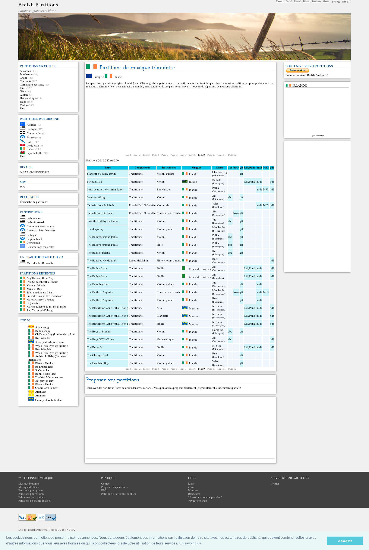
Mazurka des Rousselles (40, 263)
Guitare (24, 94)
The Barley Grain (97, 268)
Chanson (217, 172)
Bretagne (32, 129)
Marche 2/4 (219, 227)
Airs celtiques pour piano (34, 171)
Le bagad (32, 235)
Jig (214, 195)
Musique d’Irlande (29, 487)
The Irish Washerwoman (49, 377)
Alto (159, 307)
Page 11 (222, 155)
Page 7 (183, 155)
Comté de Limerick (200, 268)
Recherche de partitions (33, 201)
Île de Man (33, 145)
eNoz (191, 487)
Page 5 (164, 155)
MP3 (22, 186)
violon (168, 260)
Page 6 (174, 155)
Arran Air (40, 391)
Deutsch (306, 1)
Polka (215, 187)
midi (259, 181)
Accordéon (26, 71)
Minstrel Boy (34, 288)
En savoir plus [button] (190, 543)
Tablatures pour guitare (31, 497)
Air (214, 211)
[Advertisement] (180, 121)
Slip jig (216, 345)
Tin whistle (163, 189)
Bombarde (26, 74)
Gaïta (23, 91)
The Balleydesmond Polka (102, 236)
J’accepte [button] (345, 541)
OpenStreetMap (317, 136)
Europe (98, 76)
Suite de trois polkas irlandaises (45, 295)
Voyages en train (197, 500)
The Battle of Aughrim (100, 292)
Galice (30, 142)
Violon (24, 105)
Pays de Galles (35, 153)
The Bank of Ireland (98, 252)
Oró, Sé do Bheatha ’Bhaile (42, 281)
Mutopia (193, 490)
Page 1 (128, 155)
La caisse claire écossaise (41, 230)
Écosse (31, 137)
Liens (191, 483)
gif (241, 173)
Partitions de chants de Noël (34, 500)
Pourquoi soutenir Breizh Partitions (306, 75)
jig (225, 172)
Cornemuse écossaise (32, 84)
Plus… (24, 108)
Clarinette (25, 81)
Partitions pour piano (30, 490)
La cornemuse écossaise (40, 226)
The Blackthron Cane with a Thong (107, 307)
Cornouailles (34, 133)
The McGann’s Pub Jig (40, 310)
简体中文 (346, 2)
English (289, 1)
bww (236, 213)
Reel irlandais (43, 337)
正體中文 (335, 2)
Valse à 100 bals (36, 285)
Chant (23, 77)
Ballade (216, 179)
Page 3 (146, 155)
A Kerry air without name (49, 342)
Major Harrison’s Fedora (40, 299)
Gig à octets (33, 303)
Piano (23, 101)
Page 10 (211, 155)
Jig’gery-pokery (44, 380)
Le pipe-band (34, 239)
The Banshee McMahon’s (102, 260)
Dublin (193, 181)
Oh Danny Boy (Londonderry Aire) (55, 334)
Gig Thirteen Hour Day (40, 278)
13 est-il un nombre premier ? (205, 497)
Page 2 (137, 155)
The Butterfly (95, 347)
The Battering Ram (98, 284)
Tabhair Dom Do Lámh (100, 213)
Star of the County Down (101, 173)
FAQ (103, 490)
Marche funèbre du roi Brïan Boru (46, 306)
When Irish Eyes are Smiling (51, 345)
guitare (170, 173)
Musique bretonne (29, 483)
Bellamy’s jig (43, 330)
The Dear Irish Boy (98, 363)
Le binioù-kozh (36, 222)
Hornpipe (217, 329)
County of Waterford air (49, 400)
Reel (215, 251)
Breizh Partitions (38, 4)
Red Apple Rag (44, 366)
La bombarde (34, 217)
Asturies (31, 124)
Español (297, 1)
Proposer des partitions (114, 487)
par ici (235, 387)
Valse (215, 203)
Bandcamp (194, 493)
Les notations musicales (40, 246)
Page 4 (155, 155)
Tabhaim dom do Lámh (40, 292)
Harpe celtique (28, 98)
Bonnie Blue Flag (45, 373)
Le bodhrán (33, 242)
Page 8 (192, 155)
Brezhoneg (316, 1)
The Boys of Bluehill (99, 331)
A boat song (42, 327)
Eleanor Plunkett (45, 363)
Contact (105, 483)
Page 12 (232, 155)
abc (230, 197)
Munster (194, 308)
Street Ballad (94, 181)
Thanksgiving (95, 229)
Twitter (275, 483)
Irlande (31, 149)
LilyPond (249, 181)
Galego (326, 1)
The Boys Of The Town (100, 339)
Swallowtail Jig (96, 197)
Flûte (23, 88)
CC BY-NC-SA (66, 529)
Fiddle (160, 268)
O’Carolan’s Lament (46, 387)
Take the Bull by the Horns (102, 221)
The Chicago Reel (97, 355)
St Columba (42, 370)
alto (168, 205)
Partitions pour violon (31, 493)
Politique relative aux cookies (118, 493)
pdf (272, 181)
